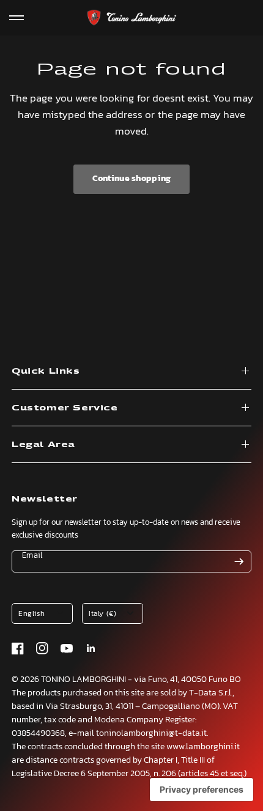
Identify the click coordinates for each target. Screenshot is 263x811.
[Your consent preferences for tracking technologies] (201, 789)
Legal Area (43, 444)
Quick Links (46, 371)
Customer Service (65, 407)
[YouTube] (67, 648)
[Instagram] (42, 648)
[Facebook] (18, 648)
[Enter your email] (239, 561)
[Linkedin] (91, 648)
